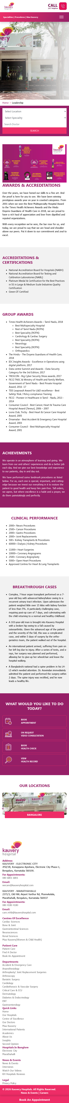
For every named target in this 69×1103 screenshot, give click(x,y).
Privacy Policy (9, 1083)
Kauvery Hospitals (22, 1089)
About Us (7, 1036)
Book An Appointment (13, 956)
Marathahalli (8, 1054)
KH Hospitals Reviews (13, 1074)
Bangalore (34, 814)
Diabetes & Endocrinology (15, 997)
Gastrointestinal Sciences (15, 928)
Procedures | (20, 17)
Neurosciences (9, 932)
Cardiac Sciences (11, 921)
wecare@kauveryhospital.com (18, 885)
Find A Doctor (9, 952)
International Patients (13, 1029)
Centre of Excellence (13, 1018)
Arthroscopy (8, 975)
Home (5, 102)
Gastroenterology (11, 1004)
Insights (6, 1040)
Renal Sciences (10, 936)
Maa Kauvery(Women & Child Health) (22, 939)
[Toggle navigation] (61, 17)
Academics (8, 1033)
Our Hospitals (9, 1015)
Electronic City (9, 1050)
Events (34, 1092)
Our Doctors (8, 1022)
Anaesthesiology (10, 968)
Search (34, 130)
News (24, 1092)
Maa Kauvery (32, 17)
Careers (44, 1092)
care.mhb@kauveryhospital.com (19, 912)
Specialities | (9, 17)
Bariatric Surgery (11, 979)
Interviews (7, 1066)
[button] (20, 823)
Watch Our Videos (12, 1070)
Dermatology (9, 993)
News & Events (10, 1063)
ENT (4, 1001)
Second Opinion (10, 1043)
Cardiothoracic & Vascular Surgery (20, 986)
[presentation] (3, 808)
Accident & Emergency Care (17, 964)
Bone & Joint (9, 925)
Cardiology (7, 983)
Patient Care (8, 948)
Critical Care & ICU (12, 990)
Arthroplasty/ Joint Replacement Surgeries (24, 972)
